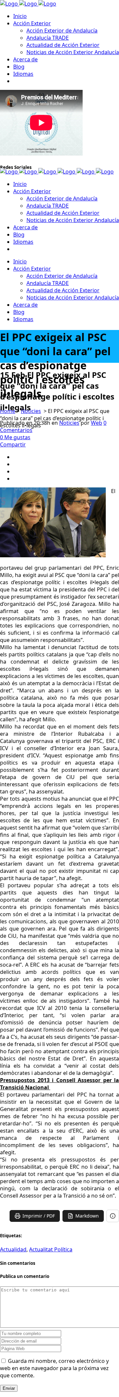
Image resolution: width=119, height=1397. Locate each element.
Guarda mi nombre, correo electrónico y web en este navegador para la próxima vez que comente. (54, 1368)
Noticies (31, 411)
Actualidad (13, 1249)
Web (96, 422)
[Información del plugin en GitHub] (112, 1216)
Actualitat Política (50, 1249)
